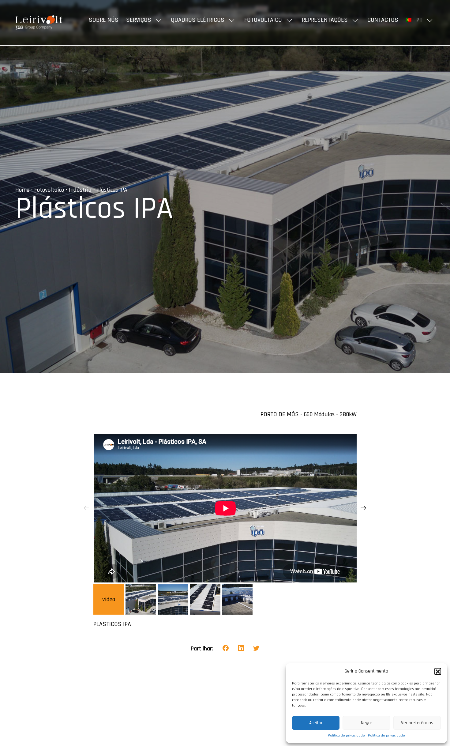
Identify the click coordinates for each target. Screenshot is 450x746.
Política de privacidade (346, 735)
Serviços (138, 20)
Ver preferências (417, 723)
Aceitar (316, 723)
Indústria (80, 190)
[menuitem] (420, 20)
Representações (325, 20)
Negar (366, 723)
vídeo (108, 599)
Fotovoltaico (263, 20)
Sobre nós (103, 20)
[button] (438, 671)
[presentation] (87, 508)
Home (22, 190)
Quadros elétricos (197, 20)
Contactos (382, 20)
